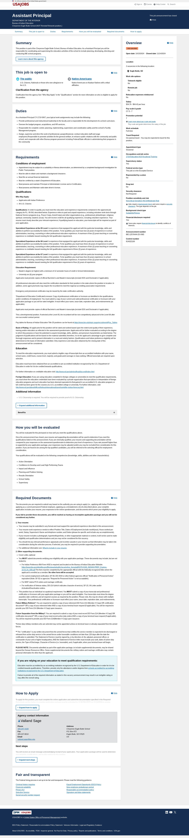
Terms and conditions (105, 831)
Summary (19, 31)
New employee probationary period (80, 787)
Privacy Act (20, 790)
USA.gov (117, 831)
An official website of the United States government (30, 1)
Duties (53, 31)
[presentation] (149, 71)
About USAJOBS (18, 831)
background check (145, 204)
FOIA (38, 831)
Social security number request (28, 795)
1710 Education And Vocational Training (141, 157)
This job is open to (36, 31)
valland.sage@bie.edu (26, 739)
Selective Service (22, 792)
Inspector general (47, 831)
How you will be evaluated (90, 31)
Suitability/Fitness (133, 213)
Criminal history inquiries (25, 784)
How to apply (136, 31)
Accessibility (30, 831)
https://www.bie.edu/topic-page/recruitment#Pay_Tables (95, 322)
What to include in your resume (55, 548)
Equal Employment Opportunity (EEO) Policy (83, 784)
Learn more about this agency (31, 59)
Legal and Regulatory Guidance (91, 825)
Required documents (115, 31)
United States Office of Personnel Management (42, 817)
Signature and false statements (78, 792)
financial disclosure (148, 223)
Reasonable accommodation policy (80, 790)
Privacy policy (73, 831)
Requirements (67, 31)
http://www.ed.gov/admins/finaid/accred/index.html (75, 372)
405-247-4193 (23, 729)
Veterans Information (71, 825)
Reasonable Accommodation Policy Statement (46, 825)
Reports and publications (87, 831)
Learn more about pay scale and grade (142, 121)
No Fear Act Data (60, 831)
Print (154, 20)
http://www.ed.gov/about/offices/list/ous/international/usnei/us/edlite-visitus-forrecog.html (49, 387)
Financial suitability (23, 787)
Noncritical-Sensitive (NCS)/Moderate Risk (142, 201)
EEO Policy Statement (20, 825)
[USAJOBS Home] (21, 4)
